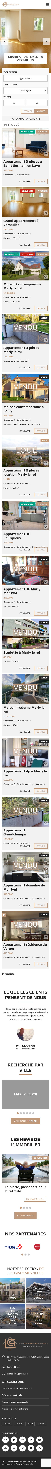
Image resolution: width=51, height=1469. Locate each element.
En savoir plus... (35, 1199)
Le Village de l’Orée (38, 1293)
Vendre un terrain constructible (15, 1402)
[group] (25, 41)
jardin (30, 1424)
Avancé (41, 111)
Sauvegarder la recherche (25, 119)
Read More (14, 1302)
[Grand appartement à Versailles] (25, 202)
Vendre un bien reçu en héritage (15, 1409)
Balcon (7, 1424)
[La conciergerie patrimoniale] (10, 4)
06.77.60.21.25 (13, 1367)
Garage (19, 1424)
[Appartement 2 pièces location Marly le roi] (25, 452)
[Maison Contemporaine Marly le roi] (25, 265)
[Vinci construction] (13, 1246)
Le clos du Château (38, 1319)
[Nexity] (37, 1246)
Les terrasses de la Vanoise (12, 1315)
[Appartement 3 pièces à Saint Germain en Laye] (25, 143)
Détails (41, 181)
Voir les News (25, 1215)
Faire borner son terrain (12, 1395)
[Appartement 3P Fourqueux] (25, 515)
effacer (28, 111)
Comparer (25, 181)
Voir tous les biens (25, 1121)
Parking (41, 1424)
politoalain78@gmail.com (17, 1374)
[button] (4, 41)
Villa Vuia (12, 1296)
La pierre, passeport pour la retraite (17, 1388)
